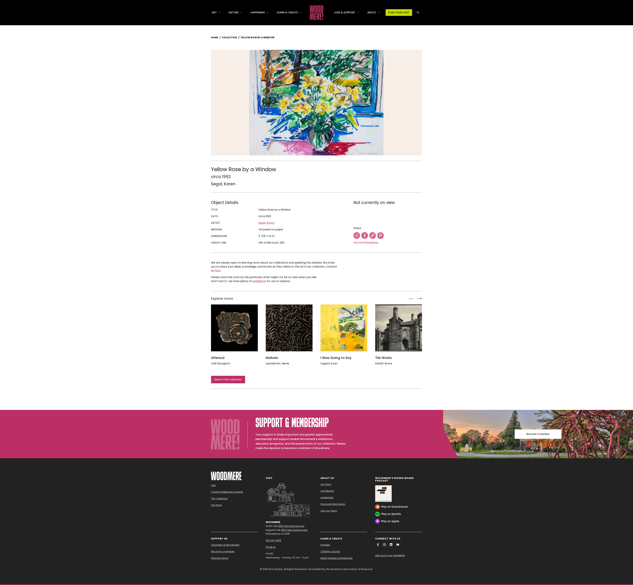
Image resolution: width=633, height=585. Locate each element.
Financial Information (332, 504)
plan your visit (398, 12)
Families (325, 545)
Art (214, 12)
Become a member (538, 434)
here (217, 270)
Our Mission (327, 491)
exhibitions (259, 281)
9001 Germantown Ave (294, 530)
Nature (234, 12)
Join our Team (328, 510)
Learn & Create (287, 12)
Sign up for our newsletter (390, 555)
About (371, 12)
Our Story (325, 484)
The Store (216, 505)
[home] (316, 12)
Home (214, 37)
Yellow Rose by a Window (257, 37)
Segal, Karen (223, 184)
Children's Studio (330, 551)
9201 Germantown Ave (291, 526)
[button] (216, 12)
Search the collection (228, 379)
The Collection (219, 498)
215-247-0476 (273, 540)
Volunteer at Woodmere (225, 545)
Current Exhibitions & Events (227, 492)
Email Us (270, 547)
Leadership (326, 497)
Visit (213, 485)
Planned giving (219, 558)
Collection (229, 37)
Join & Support (344, 12)
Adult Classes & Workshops (336, 558)
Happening (258, 12)
